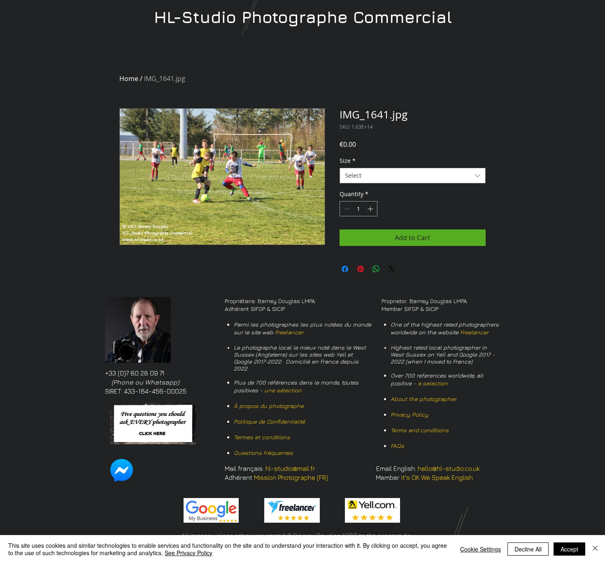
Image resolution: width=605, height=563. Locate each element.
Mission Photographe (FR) (291, 477)
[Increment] (371, 209)
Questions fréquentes (263, 452)
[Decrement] (346, 209)
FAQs (397, 445)
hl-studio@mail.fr (290, 468)
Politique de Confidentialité (269, 421)
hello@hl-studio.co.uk (448, 468)
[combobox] (413, 175)
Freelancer (289, 332)
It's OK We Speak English (437, 477)
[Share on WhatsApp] (376, 269)
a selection (433, 383)
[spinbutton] (358, 209)
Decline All (528, 549)
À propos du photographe (269, 405)
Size (348, 160)
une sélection (283, 390)
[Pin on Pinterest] (360, 269)
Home (128, 78)
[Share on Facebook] (345, 269)
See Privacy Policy (188, 553)
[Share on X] (392, 269)
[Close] (595, 549)
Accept (569, 549)
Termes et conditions (262, 436)
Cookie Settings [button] (480, 549)
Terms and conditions (420, 429)
